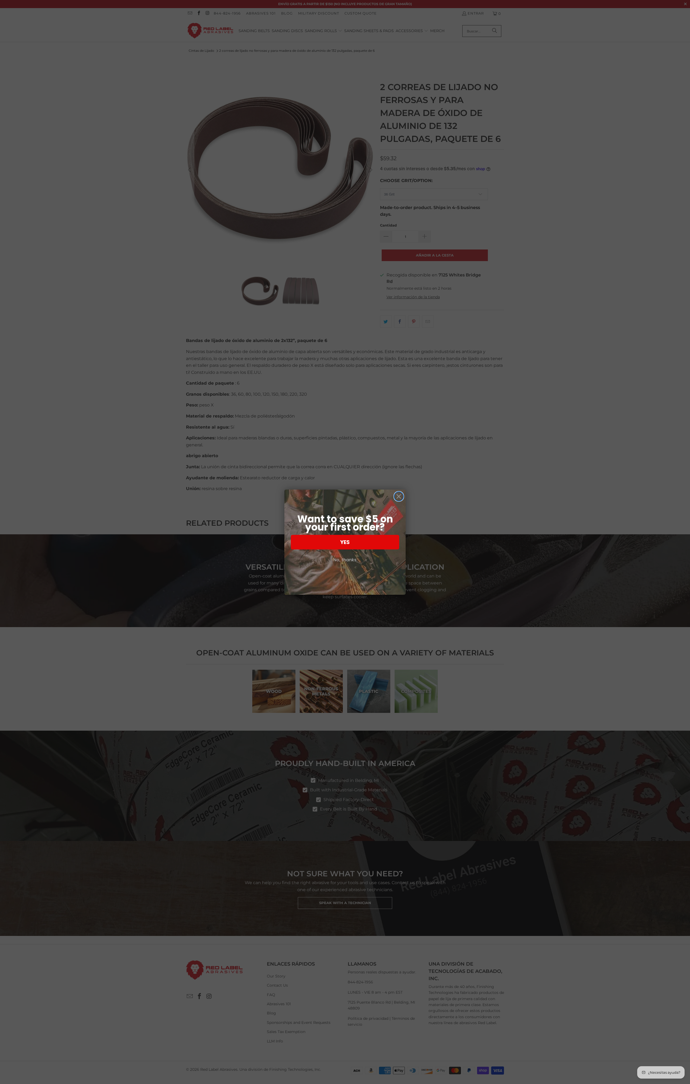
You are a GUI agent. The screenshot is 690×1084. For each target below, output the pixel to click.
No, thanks (345, 560)
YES (345, 542)
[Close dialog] (398, 496)
